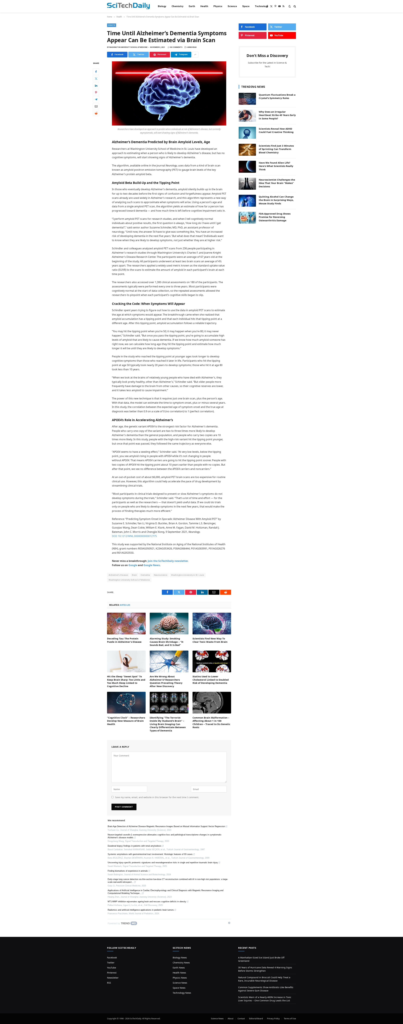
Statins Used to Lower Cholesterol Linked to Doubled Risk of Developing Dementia (211, 679)
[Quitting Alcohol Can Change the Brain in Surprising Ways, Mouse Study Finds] (247, 201)
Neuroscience (160, 575)
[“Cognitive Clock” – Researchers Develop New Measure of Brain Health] (126, 702)
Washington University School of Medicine (129, 580)
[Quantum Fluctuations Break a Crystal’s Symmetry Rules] (247, 99)
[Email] (96, 106)
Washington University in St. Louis (187, 575)
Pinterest (111, 972)
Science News (180, 982)
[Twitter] (96, 79)
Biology (162, 6)
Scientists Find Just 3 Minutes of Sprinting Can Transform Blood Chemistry (276, 149)
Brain (134, 575)
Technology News (182, 992)
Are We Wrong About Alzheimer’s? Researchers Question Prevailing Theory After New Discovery (166, 681)
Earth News (179, 967)
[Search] (294, 6)
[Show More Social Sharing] (195, 54)
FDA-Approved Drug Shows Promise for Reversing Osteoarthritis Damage (274, 217)
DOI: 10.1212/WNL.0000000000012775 (134, 536)
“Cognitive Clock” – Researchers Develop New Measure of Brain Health (126, 721)
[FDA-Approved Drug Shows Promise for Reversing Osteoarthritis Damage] (247, 218)
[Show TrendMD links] (229, 923)
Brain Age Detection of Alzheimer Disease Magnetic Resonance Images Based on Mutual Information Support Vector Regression (166, 826)
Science (232, 6)
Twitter (110, 962)
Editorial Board (256, 1018)
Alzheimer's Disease (118, 575)
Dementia (145, 575)
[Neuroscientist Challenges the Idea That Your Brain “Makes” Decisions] (247, 184)
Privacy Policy (273, 1018)
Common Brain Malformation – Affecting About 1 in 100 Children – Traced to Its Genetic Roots (211, 722)
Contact (241, 1018)
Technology (261, 6)
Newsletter (113, 977)
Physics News (180, 977)
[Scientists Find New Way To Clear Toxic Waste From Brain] (212, 623)
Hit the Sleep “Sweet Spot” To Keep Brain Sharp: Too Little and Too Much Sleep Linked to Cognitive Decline (126, 681)
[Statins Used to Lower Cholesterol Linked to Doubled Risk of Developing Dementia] (212, 661)
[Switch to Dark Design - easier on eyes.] (290, 6)
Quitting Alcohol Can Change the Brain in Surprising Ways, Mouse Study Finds (276, 200)
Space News (179, 987)
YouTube (111, 967)
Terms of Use (290, 1018)
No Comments (176, 47)
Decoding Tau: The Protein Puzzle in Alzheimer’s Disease (124, 640)
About (230, 1018)
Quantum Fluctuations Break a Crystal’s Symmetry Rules (277, 96)
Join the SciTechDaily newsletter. (168, 561)
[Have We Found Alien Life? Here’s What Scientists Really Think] (247, 167)
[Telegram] (96, 99)
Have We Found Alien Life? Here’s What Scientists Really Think (276, 166)
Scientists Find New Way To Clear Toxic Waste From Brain (210, 640)
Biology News (180, 957)
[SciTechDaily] (128, 6)
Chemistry (177, 6)
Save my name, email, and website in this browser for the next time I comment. (157, 797)
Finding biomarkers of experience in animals (128, 871)
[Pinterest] (96, 92)
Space (246, 6)
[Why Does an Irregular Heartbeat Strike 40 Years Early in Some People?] (247, 116)
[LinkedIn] (96, 86)
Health (204, 6)
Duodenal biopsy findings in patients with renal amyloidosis (134, 846)
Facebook (112, 957)
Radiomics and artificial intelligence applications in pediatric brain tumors (141, 910)
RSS (109, 982)
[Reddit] (96, 113)
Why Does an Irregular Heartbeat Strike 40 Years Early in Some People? (277, 115)
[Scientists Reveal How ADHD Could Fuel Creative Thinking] (247, 133)
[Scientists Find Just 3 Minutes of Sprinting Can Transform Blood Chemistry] (247, 150)
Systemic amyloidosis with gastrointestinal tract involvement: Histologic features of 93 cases (150, 854)
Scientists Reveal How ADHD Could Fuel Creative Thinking (276, 130)
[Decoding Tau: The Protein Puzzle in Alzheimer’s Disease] (126, 623)
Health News (179, 972)
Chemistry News (181, 962)
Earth (192, 6)
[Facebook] (96, 72)
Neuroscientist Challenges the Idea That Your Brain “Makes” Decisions (277, 183)
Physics (217, 6)
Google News (151, 565)
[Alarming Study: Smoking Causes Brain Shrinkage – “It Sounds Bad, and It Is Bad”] (169, 623)
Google (132, 565)
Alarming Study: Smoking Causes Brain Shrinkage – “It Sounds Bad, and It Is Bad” (166, 641)
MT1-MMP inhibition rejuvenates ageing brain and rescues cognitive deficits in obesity (147, 901)
